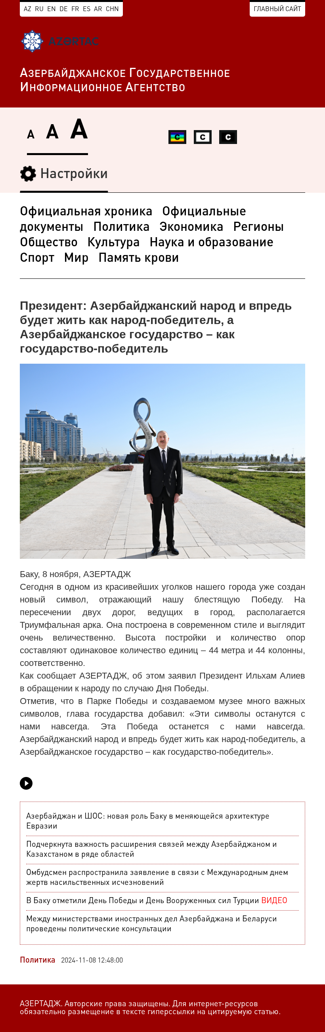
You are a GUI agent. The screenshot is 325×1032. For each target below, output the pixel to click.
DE (63, 9)
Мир (76, 258)
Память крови (138, 258)
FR (75, 9)
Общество (49, 243)
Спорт (37, 258)
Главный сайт (277, 9)
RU (39, 9)
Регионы (258, 227)
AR (98, 9)
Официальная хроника (86, 212)
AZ (27, 9)
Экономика (191, 227)
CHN (112, 9)
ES (86, 9)
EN (51, 9)
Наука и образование (211, 243)
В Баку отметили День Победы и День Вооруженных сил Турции (156, 901)
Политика (121, 227)
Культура (113, 243)
